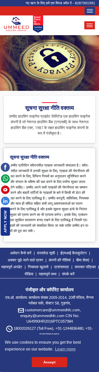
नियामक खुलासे (38, 267)
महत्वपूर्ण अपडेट (11, 267)
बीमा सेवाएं (82, 260)
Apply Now (5, 222)
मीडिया (29, 274)
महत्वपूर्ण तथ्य (47, 274)
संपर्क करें (68, 274)
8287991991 (85, 3)
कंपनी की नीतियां (60, 260)
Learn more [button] (65, 349)
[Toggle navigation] (90, 11)
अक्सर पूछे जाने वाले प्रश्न (25, 260)
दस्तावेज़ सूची (46, 253)
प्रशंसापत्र (61, 267)
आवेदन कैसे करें (20, 253)
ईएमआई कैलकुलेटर (73, 253)
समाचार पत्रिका (85, 267)
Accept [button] (49, 362)
